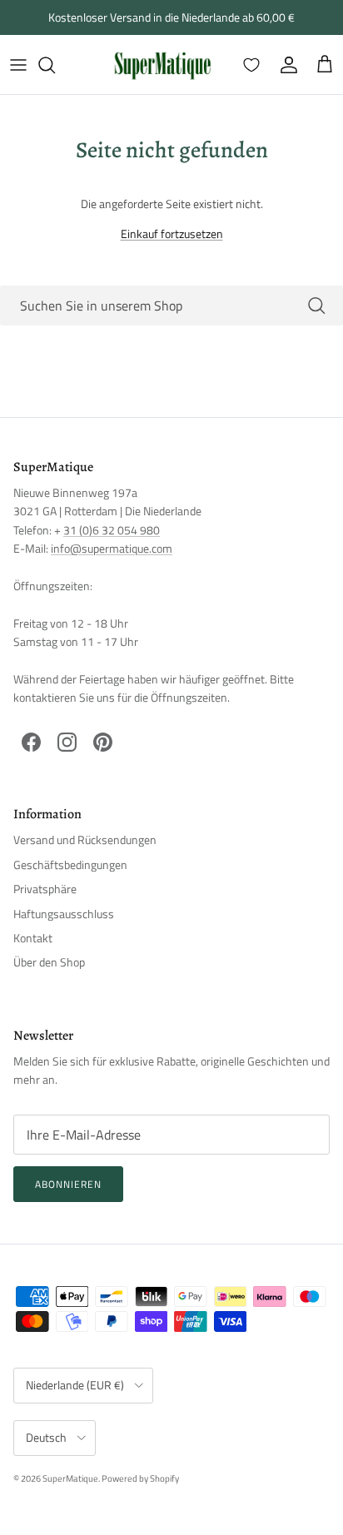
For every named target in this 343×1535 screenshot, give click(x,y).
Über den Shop (49, 962)
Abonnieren (68, 1184)
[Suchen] (55, 65)
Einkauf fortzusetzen (172, 233)
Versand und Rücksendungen (85, 839)
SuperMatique (70, 1478)
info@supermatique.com (111, 548)
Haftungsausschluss (63, 913)
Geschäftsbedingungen (70, 864)
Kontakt (32, 937)
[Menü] (18, 65)
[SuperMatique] (162, 64)
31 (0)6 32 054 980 (111, 530)
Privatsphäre (45, 888)
